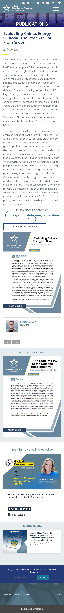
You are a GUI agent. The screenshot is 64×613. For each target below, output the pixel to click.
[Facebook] (38, 2)
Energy (16, 342)
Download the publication (25, 226)
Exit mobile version (32, 608)
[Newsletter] (23, 2)
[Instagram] (33, 2)
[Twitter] (28, 2)
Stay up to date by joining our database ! (35, 217)
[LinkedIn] (43, 2)
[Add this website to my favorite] (59, 2)
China (7, 342)
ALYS (59, 595)
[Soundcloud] (52, 2)
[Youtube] (47, 2)
